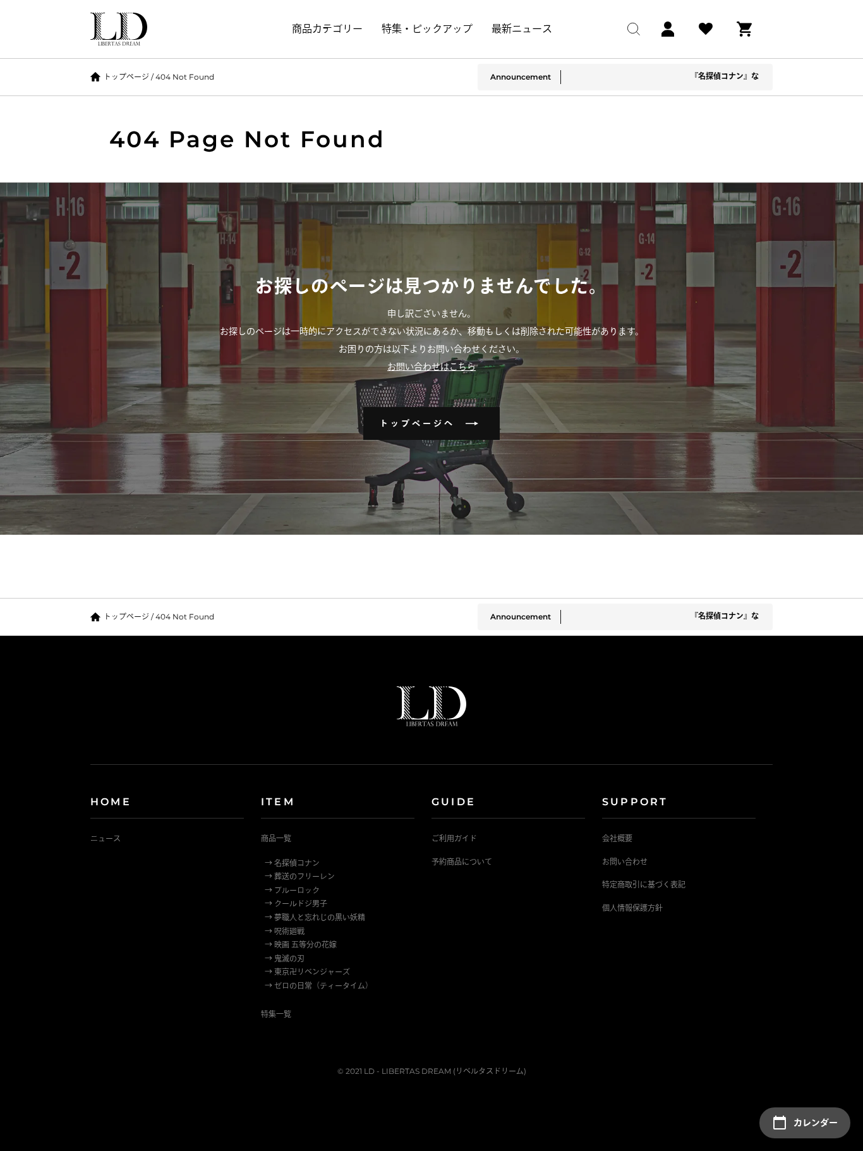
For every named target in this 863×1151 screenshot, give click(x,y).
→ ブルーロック (292, 890)
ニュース (105, 838)
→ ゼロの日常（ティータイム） (319, 985)
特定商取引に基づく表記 (643, 884)
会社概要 (617, 838)
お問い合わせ (625, 862)
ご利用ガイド (454, 838)
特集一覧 (276, 1014)
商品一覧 (276, 838)
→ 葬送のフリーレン (300, 876)
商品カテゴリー (327, 29)
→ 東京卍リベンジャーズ (307, 972)
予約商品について (461, 862)
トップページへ (422, 423)
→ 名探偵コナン (292, 863)
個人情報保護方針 (632, 908)
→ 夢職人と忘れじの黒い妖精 (315, 917)
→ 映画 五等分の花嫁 (301, 944)
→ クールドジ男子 (296, 903)
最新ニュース (522, 29)
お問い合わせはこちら (431, 366)
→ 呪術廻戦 (285, 931)
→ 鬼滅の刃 (285, 958)
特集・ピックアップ (427, 29)
